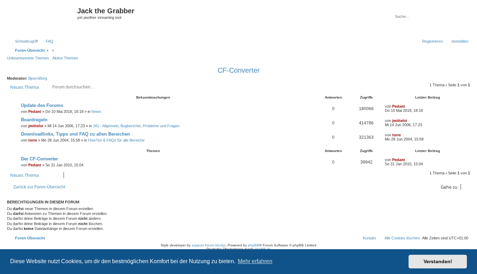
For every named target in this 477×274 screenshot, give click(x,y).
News (96, 111)
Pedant (34, 111)
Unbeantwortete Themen (28, 58)
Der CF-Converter (39, 158)
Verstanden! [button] (438, 261)
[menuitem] (46, 41)
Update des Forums (42, 105)
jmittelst (35, 126)
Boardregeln (34, 119)
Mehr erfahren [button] (255, 261)
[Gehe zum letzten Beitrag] (408, 106)
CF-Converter (239, 70)
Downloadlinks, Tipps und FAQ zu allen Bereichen (75, 134)
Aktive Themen (65, 58)
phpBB (253, 245)
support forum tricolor (209, 245)
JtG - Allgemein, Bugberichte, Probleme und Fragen (136, 126)
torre (32, 140)
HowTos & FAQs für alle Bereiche (116, 140)
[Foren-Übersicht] (43, 18)
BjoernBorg (37, 78)
